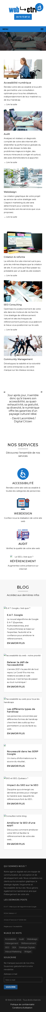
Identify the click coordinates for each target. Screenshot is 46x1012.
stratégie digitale (27, 947)
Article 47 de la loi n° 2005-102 (15, 920)
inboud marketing (13, 951)
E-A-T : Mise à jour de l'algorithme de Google (20, 907)
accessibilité (10, 939)
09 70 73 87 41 (23, 17)
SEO (7, 947)
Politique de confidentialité (22, 1004)
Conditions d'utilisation (22, 1008)
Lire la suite (11, 104)
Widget (27, 951)
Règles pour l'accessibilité (13, 926)
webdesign (32, 939)
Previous (2, 40)
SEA (14, 947)
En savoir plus (16, 643)
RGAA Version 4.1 (10, 913)
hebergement (11, 943)
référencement (28, 943)
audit (21, 939)
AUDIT (23, 543)
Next (43, 40)
